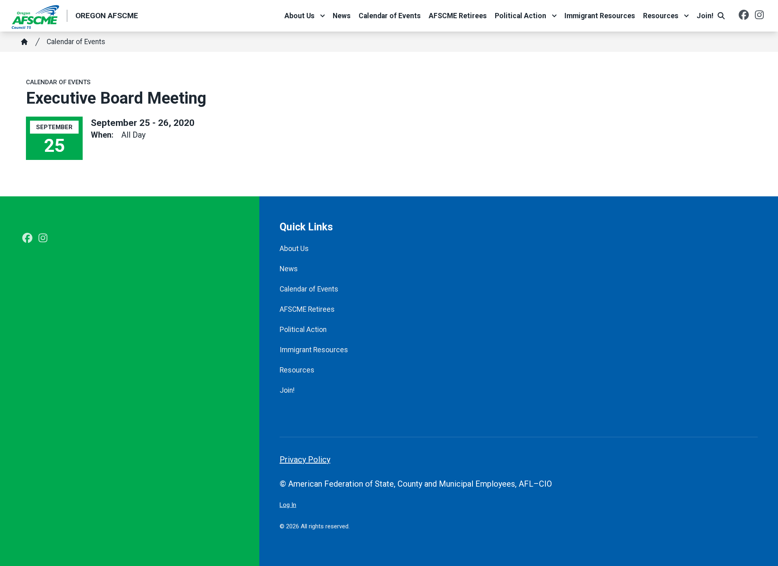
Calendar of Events (390, 16)
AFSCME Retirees (458, 16)
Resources (660, 16)
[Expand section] (322, 16)
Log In (288, 505)
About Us (299, 16)
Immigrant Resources (599, 16)
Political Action (520, 16)
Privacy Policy (305, 459)
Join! (705, 16)
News (342, 16)
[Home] (24, 42)
